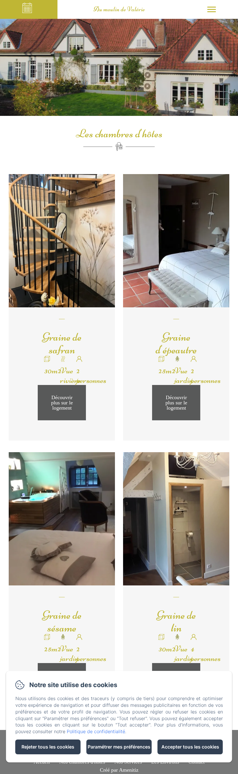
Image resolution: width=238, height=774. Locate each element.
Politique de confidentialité (96, 731)
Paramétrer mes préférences (119, 747)
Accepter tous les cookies (190, 747)
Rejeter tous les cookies (47, 747)
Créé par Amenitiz (119, 770)
